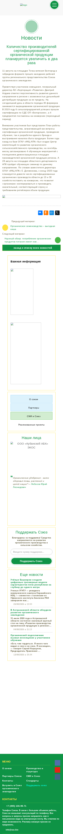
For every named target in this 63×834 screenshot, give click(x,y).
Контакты (7, 780)
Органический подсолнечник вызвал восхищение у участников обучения (30, 637)
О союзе (7, 768)
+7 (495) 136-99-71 (16, 806)
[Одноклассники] (46, 213)
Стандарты (32, 780)
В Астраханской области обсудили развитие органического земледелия (31, 612)
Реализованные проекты (31, 424)
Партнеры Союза (12, 776)
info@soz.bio (12, 830)
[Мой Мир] (51, 213)
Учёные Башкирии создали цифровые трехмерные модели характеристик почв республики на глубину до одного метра (31, 583)
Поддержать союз (36, 785)
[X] (57, 213)
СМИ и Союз (33, 776)
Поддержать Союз (31, 561)
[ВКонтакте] (40, 213)
